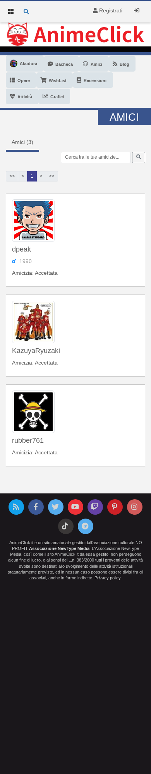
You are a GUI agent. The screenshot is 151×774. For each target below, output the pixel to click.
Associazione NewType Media (59, 548)
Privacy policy (107, 577)
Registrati (110, 10)
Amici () (22, 142)
